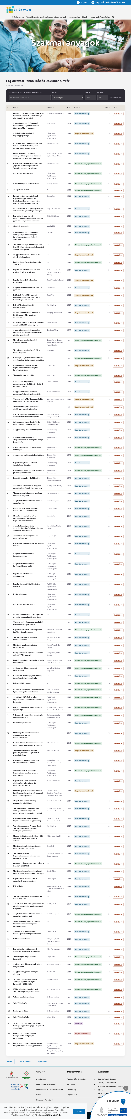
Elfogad (79, 1111)
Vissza (9, 1061)
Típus (54, 93)
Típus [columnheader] (77, 108)
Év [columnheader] (68, 108)
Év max (100, 93)
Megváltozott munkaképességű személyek (46, 17)
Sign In (83, 2)
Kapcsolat (71, 1084)
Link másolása (25, 1061)
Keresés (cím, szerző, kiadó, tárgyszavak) (26, 93)
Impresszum (72, 1094)
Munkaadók (74, 17)
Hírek (84, 17)
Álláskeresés (18, 17)
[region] (65, 580)
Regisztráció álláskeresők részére (110, 2)
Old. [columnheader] (107, 108)
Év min (87, 93)
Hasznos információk (100, 17)
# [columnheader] (9, 108)
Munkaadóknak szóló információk (49, 1089)
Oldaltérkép (71, 1089)
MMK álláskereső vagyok (46, 1084)
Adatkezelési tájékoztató (76, 1079)
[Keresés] (113, 17)
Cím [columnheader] (15, 108)
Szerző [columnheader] (50, 108)
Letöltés (118, 114)
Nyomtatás (42, 1061)
